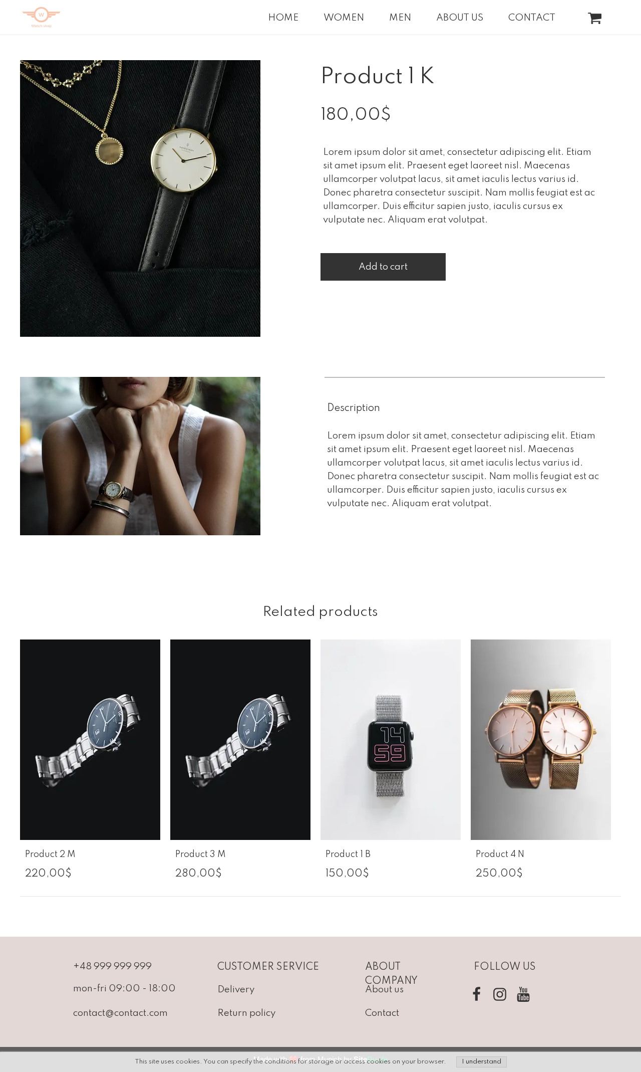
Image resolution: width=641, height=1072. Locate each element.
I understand (481, 1061)
